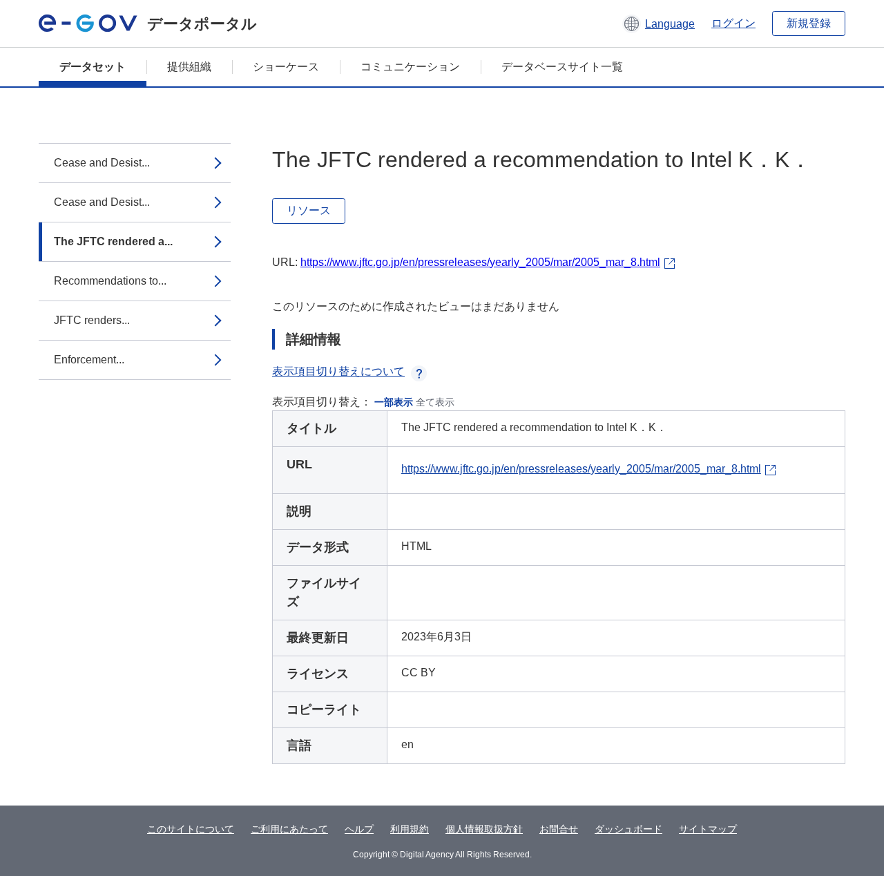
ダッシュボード (628, 829)
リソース (309, 210)
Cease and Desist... (102, 163)
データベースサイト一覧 (562, 67)
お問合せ (558, 829)
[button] (658, 23)
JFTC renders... (92, 320)
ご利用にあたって (289, 829)
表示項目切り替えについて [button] (338, 371)
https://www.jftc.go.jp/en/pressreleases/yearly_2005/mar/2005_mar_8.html (480, 262)
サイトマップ (708, 829)
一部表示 (393, 402)
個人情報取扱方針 (484, 829)
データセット (92, 67)
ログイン (733, 23)
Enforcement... (89, 359)
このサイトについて (190, 829)
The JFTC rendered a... (113, 241)
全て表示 (435, 402)
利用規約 (409, 829)
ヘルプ (359, 829)
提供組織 (189, 67)
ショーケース (286, 67)
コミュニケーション (410, 67)
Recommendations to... (110, 281)
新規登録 (809, 23)
